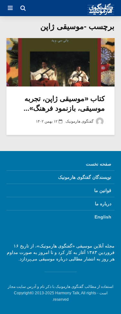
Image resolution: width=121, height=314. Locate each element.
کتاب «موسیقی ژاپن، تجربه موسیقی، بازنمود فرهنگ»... (64, 103)
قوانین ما (102, 190)
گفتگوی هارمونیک (80, 121)
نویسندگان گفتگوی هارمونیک (84, 177)
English (103, 216)
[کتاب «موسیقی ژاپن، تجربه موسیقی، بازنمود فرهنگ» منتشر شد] (60, 62)
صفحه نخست (98, 164)
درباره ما (103, 203)
